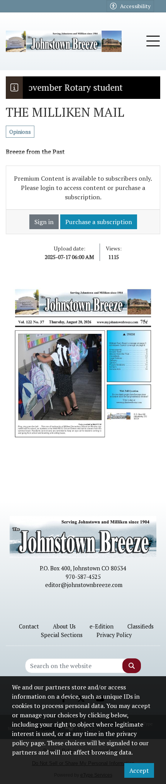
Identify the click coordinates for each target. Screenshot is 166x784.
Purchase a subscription (98, 222)
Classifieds (140, 626)
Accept (139, 770)
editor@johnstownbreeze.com (83, 585)
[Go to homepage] (64, 41)
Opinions (20, 131)
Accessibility (135, 6)
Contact (29, 626)
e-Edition (101, 626)
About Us (64, 626)
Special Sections (62, 635)
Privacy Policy (114, 635)
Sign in (44, 222)
